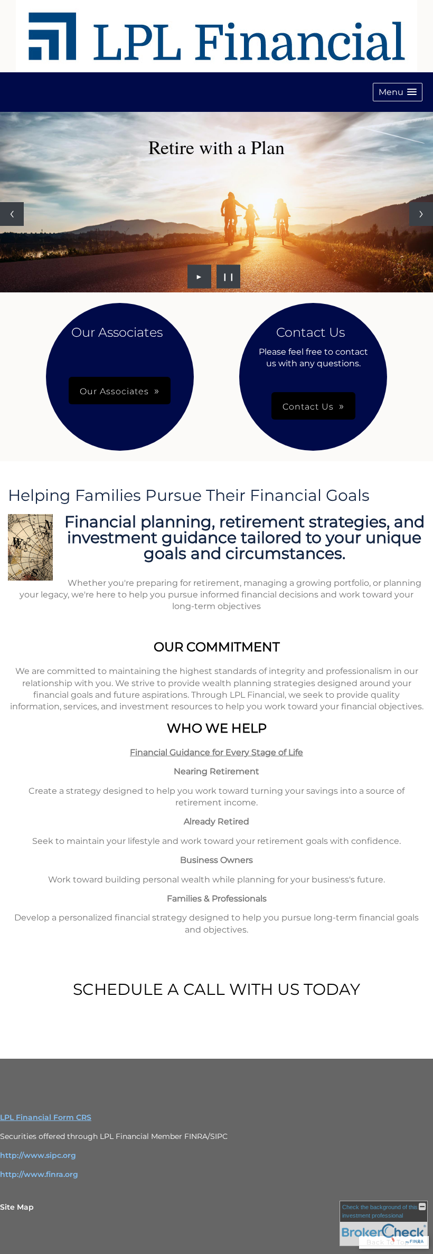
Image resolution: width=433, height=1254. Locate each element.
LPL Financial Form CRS (45, 1117)
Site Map (17, 1207)
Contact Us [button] (308, 407)
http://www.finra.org (39, 1174)
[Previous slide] (12, 214)
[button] (397, 92)
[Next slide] (421, 214)
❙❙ (229, 276)
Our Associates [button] (114, 391)
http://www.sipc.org (38, 1155)
